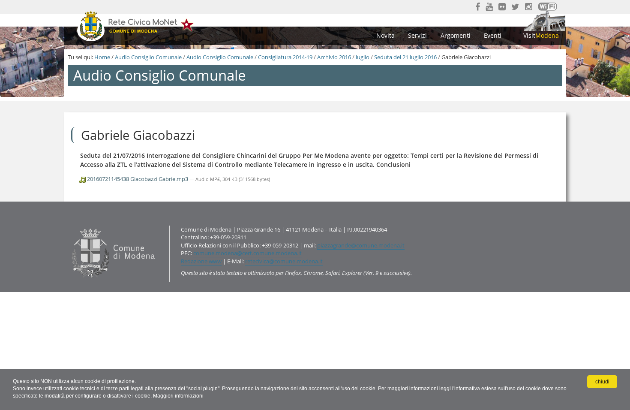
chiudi (602, 382)
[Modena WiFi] (547, 7)
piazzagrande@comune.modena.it (361, 245)
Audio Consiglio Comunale (148, 57)
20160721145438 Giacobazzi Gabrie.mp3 (137, 179)
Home (102, 57)
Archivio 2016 (334, 57)
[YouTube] (489, 7)
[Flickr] (502, 7)
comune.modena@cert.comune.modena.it (247, 253)
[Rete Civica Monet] (136, 25)
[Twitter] (515, 7)
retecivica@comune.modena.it (284, 261)
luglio (362, 57)
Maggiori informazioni (178, 396)
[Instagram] (528, 7)
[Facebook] (477, 7)
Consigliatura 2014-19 (285, 57)
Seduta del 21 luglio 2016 (405, 57)
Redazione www (201, 261)
